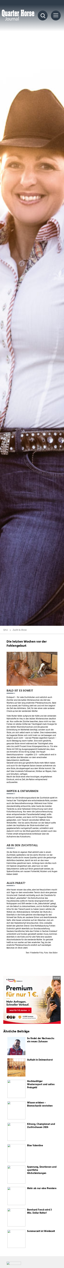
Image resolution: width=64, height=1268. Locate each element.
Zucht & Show (20, 630)
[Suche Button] (43, 15)
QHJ (5, 630)
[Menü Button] (56, 15)
